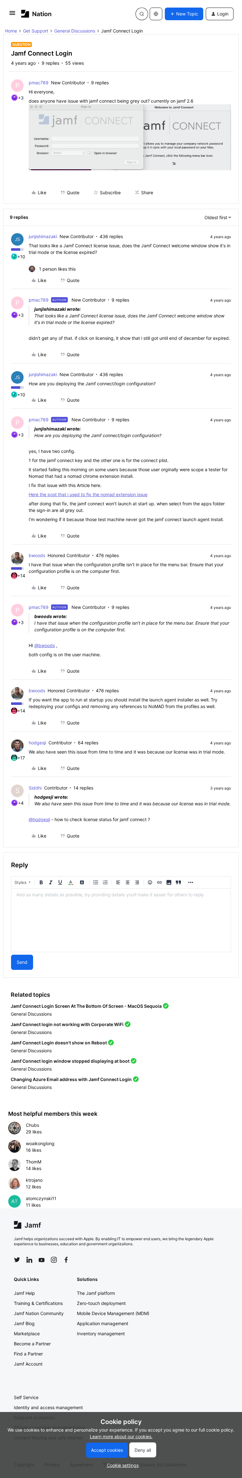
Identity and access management (48, 1407)
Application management (102, 1323)
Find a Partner (28, 1353)
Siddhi (35, 787)
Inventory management (101, 1333)
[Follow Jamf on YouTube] (41, 1260)
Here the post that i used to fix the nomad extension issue (88, 494)
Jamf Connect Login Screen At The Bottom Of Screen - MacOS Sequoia (86, 1006)
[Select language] (156, 14)
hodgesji (37, 742)
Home (11, 30)
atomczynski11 (41, 1198)
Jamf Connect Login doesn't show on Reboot (59, 1042)
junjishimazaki (43, 236)
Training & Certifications (38, 1303)
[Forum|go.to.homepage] (36, 14)
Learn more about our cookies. (121, 1436)
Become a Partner (32, 1343)
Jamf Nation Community (39, 1313)
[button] (12, 15)
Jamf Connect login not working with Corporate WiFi (67, 1024)
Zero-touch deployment (101, 1303)
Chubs (32, 1125)
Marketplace (27, 1333)
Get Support (35, 30)
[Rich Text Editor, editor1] (121, 920)
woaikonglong (40, 1143)
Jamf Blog (24, 1323)
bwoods (37, 555)
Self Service (26, 1397)
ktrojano (34, 1180)
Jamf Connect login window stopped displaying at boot (70, 1061)
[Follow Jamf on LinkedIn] (29, 1260)
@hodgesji (39, 819)
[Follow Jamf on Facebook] (66, 1260)
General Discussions (74, 30)
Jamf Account (28, 1364)
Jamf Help (24, 1293)
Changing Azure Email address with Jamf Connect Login (71, 1079)
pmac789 (39, 82)
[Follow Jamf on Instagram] (54, 1260)
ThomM (33, 1161)
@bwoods (44, 645)
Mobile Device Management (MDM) (113, 1313)
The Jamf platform (96, 1293)
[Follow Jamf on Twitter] (17, 1259)
